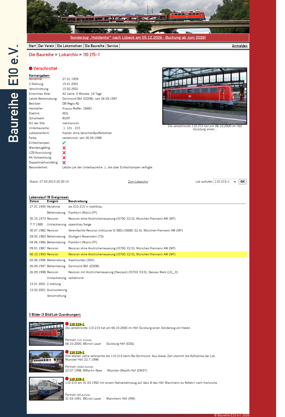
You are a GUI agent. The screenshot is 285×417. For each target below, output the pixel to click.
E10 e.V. (13, 65)
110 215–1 (76, 324)
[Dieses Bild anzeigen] (204, 123)
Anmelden (240, 46)
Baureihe (13, 117)
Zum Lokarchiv (138, 181)
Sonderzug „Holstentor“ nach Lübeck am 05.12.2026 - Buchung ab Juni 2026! (138, 37)
